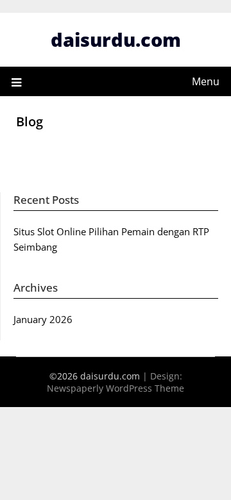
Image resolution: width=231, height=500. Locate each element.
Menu (205, 81)
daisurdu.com (116, 39)
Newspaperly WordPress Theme (115, 388)
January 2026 (43, 319)
